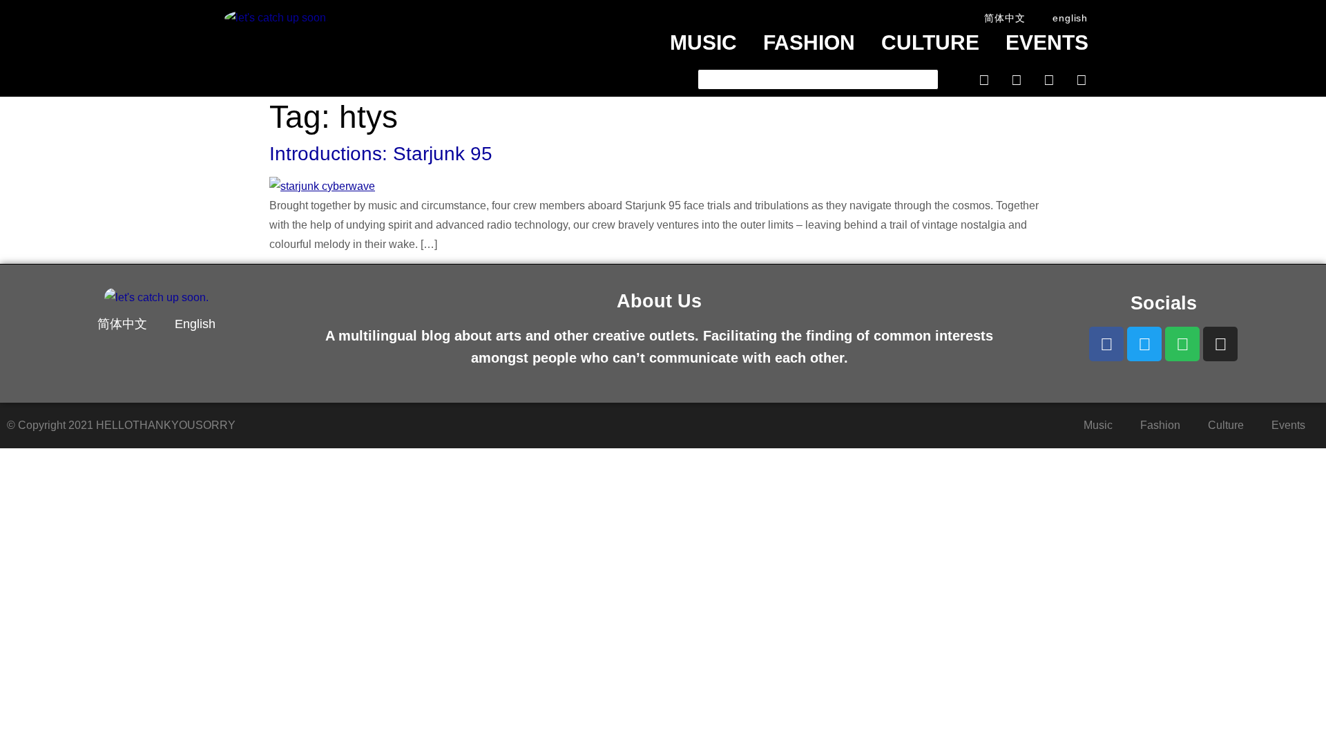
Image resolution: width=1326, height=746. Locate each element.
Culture (930, 42)
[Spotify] (1049, 79)
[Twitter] (1016, 79)
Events (1047, 42)
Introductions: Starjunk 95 (380, 153)
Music (703, 42)
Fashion (809, 42)
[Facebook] (984, 79)
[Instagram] (1081, 79)
